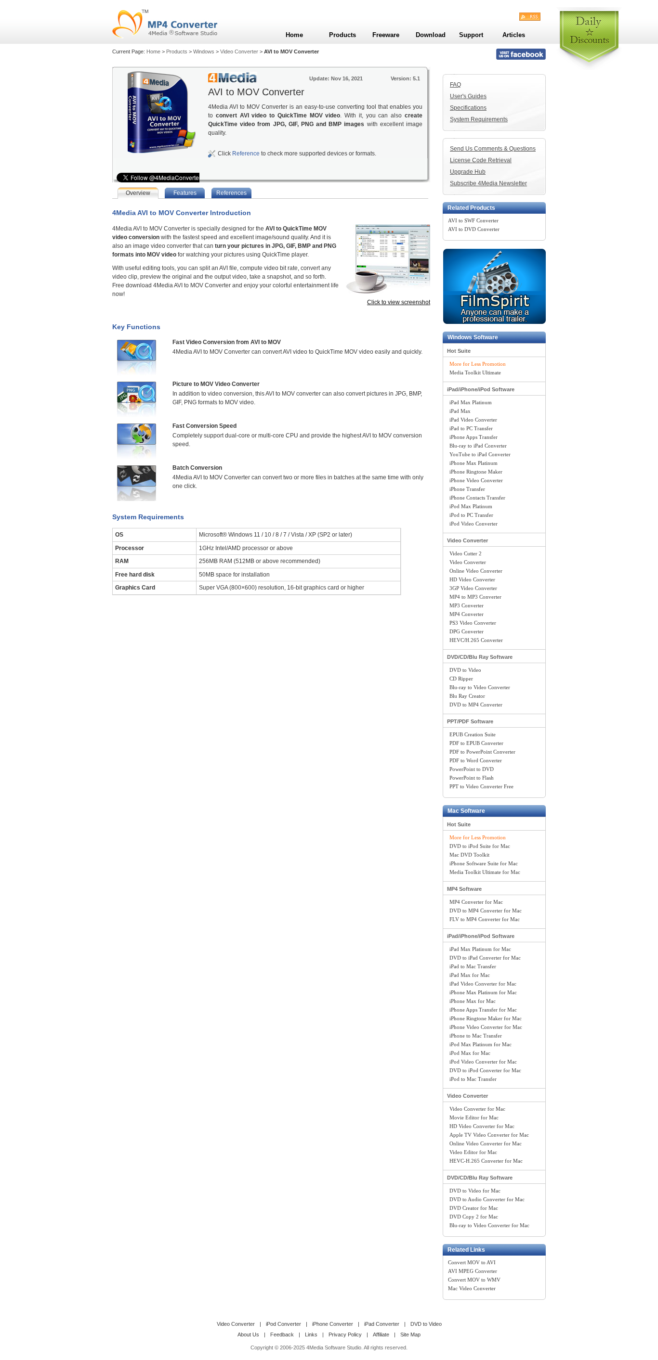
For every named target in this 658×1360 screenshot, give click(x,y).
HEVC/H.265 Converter (476, 640)
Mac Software (466, 811)
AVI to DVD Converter (474, 229)
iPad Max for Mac (469, 975)
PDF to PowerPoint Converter (482, 752)
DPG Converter (466, 631)
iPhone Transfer (467, 489)
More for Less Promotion (477, 364)
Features (185, 193)
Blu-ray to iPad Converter (478, 446)
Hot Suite (459, 351)
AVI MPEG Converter (472, 1271)
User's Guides (468, 96)
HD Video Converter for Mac (481, 1126)
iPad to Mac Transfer (472, 966)
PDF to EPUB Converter (476, 743)
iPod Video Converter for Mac (483, 1062)
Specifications (468, 107)
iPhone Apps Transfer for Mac (483, 1010)
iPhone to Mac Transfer (475, 1036)
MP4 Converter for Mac (476, 902)
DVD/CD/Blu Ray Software (480, 657)
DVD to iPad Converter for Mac (485, 958)
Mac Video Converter (472, 1288)
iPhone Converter (332, 1324)
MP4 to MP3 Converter (475, 597)
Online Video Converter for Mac (485, 1143)
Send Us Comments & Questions (493, 148)
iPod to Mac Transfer (473, 1079)
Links (311, 1334)
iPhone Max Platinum (473, 463)
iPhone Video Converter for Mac (485, 1027)
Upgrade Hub (468, 171)
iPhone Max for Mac (472, 1001)
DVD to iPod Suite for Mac (479, 846)
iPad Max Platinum (470, 402)
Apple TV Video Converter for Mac (489, 1135)
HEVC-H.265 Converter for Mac (486, 1161)
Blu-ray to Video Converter (479, 687)
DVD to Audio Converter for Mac (487, 1199)
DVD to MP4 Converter (475, 704)
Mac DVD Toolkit (469, 855)
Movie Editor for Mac (474, 1117)
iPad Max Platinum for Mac (480, 949)
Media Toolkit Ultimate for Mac (484, 872)
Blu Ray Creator (467, 696)
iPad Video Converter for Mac (482, 984)
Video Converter (239, 51)
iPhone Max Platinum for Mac (483, 992)
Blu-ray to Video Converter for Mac (489, 1225)
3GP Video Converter (473, 588)
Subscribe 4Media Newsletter (488, 183)
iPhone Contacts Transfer (477, 497)
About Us (248, 1334)
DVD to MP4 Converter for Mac (485, 910)
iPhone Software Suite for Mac (483, 863)
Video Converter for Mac (477, 1109)
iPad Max (460, 411)
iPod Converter (283, 1324)
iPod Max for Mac (469, 1053)
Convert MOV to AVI (472, 1262)
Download (431, 34)
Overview (138, 193)
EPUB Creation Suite (472, 734)
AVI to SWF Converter (473, 220)
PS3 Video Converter (472, 623)
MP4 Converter (466, 614)
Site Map (410, 1334)
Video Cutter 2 (465, 553)
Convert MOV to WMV (474, 1280)
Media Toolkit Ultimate (475, 372)
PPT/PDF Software (470, 721)
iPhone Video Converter (476, 480)
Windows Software (472, 337)
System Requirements (479, 119)
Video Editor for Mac (473, 1152)
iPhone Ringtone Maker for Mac (485, 1018)
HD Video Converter (472, 579)
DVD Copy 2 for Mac (473, 1216)
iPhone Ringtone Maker (475, 472)
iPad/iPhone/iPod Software (480, 389)
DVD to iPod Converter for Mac (485, 1070)
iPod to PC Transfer (471, 515)
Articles (513, 34)
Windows (203, 51)
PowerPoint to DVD (471, 769)
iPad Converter (381, 1324)
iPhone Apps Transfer (473, 437)
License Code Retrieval (481, 160)
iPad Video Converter (473, 420)
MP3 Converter (466, 605)
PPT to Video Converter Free (481, 786)
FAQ (455, 84)
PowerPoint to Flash (471, 778)
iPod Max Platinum (470, 506)
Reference (246, 153)
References (231, 193)
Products (176, 51)
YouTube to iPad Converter (480, 454)
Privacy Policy (345, 1334)
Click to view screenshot (398, 302)
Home (153, 51)
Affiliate (381, 1334)
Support (471, 34)
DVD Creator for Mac (473, 1208)
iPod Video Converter (473, 523)
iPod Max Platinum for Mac (480, 1044)
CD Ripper (461, 678)
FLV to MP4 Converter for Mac (484, 919)
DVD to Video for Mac (474, 1190)
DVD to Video (465, 670)
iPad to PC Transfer (471, 428)
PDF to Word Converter (475, 760)
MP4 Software (464, 889)
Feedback (282, 1334)
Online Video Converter (475, 571)
